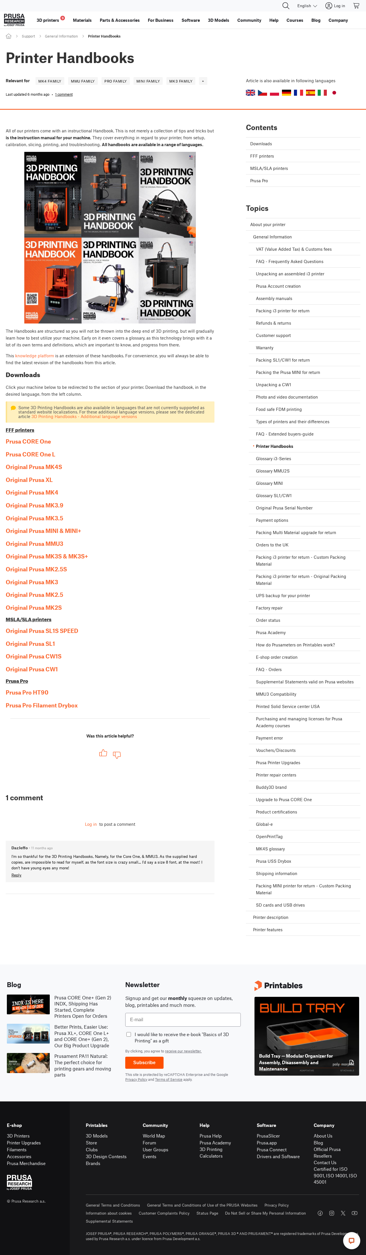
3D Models (97, 1135)
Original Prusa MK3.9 (34, 505)
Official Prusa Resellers (327, 1152)
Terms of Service (168, 1079)
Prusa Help (211, 1135)
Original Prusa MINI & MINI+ (43, 530)
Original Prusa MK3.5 (34, 518)
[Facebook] (320, 1213)
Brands (93, 1163)
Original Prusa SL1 (30, 643)
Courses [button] (295, 20)
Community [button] (249, 20)
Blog (318, 1142)
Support (28, 36)
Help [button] (274, 20)
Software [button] (191, 20)
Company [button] (338, 20)
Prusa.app (267, 1142)
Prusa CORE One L (30, 454)
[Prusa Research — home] (14, 20)
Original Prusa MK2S (34, 607)
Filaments (17, 1149)
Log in (91, 824)
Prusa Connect (272, 1149)
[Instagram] (331, 1213)
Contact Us (325, 1162)
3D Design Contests (106, 1156)
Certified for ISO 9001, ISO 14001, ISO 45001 (335, 1175)
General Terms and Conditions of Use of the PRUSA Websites (202, 1205)
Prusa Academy (215, 1142)
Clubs (92, 1149)
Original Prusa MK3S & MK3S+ (47, 556)
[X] (343, 1213)
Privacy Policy (136, 1079)
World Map (154, 1135)
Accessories (19, 1156)
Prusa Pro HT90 (27, 692)
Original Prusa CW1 (32, 669)
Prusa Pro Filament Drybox (42, 705)
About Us (323, 1135)
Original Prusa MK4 (32, 492)
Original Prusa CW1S (33, 656)
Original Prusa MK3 (32, 582)
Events (149, 1156)
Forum (149, 1142)
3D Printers (18, 1135)
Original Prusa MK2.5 (34, 594)
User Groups (155, 1149)
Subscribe (144, 1062)
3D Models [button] (218, 20)
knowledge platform (34, 355)
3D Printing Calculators (211, 1152)
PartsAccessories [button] (120, 20)
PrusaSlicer (268, 1135)
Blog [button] (316, 20)
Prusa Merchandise (26, 1163)
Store (91, 1142)
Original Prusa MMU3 (34, 543)
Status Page (207, 1213)
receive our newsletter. (183, 1051)
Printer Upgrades (24, 1142)
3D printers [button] (50, 19)
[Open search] (286, 6)
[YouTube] (354, 1213)
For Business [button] (161, 20)
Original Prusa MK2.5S (36, 569)
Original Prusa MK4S (34, 466)
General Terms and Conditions (113, 1205)
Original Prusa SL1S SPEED (42, 630)
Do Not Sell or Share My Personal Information (265, 1213)
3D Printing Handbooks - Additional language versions (84, 416)
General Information (61, 36)
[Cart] (356, 6)
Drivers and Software (278, 1156)
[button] (250, 93)
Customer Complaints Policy (164, 1213)
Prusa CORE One (28, 441)
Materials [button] (82, 20)
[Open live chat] (351, 1240)
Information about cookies (109, 1213)
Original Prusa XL (29, 479)
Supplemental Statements (109, 1221)
